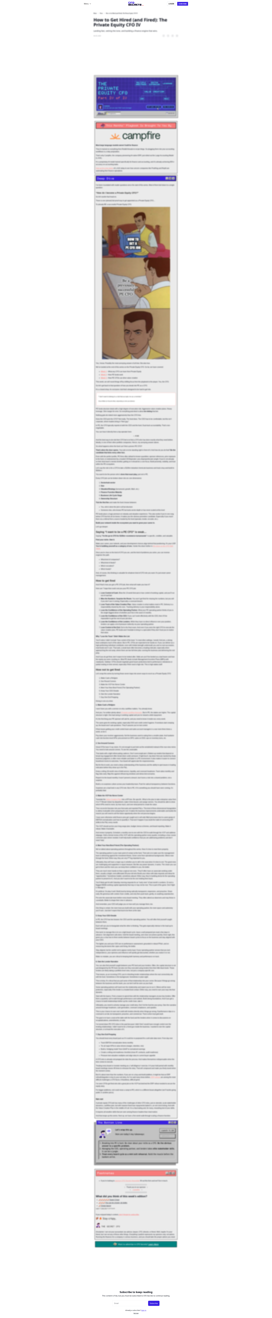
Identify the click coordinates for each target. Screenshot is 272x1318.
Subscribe (154, 1303)
